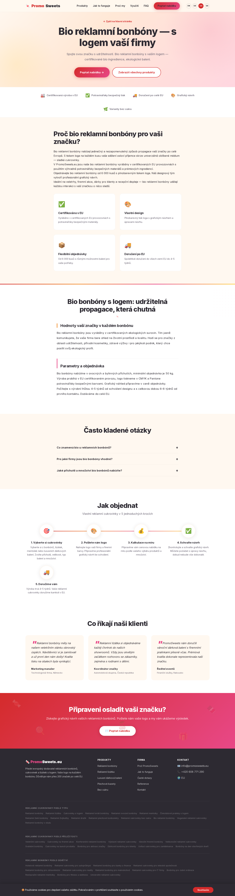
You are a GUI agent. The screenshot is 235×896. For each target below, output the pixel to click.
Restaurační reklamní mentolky (40, 875)
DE (195, 6)
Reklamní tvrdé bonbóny (97, 813)
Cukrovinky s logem (73, 813)
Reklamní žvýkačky (60, 818)
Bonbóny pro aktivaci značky (91, 846)
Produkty (82, 5)
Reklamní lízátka (106, 771)
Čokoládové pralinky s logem (174, 813)
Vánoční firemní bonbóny (151, 842)
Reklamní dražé (78, 818)
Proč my (120, 5)
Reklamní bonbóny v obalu (38, 823)
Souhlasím (203, 890)
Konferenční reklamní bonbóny (91, 842)
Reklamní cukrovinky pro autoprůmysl (73, 865)
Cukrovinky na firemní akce (60, 842)
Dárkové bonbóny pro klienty (122, 846)
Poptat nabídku (167, 5)
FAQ (146, 5)
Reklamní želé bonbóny (36, 818)
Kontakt (141, 789)
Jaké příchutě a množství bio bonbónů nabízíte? (117, 470)
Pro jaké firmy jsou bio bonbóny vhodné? (117, 459)
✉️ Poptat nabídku (117, 730)
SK (207, 6)
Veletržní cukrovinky (35, 842)
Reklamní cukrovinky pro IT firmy (148, 870)
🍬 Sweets (42, 6)
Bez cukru (103, 789)
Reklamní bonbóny (107, 766)
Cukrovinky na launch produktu (60, 846)
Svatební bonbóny (34, 846)
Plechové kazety (107, 783)
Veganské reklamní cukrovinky (192, 818)
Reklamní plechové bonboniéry (104, 818)
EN (189, 6)
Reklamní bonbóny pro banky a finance (112, 865)
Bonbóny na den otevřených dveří (192, 846)
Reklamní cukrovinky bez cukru (136, 818)
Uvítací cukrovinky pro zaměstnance (155, 846)
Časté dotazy (144, 778)
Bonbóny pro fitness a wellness (72, 875)
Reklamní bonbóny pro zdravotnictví (42, 870)
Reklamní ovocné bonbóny (124, 813)
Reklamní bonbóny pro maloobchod (112, 870)
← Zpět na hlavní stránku (117, 21)
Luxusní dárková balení (110, 778)
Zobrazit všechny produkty (136, 72)
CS (201, 6)
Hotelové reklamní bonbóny (38, 865)
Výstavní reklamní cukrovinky (122, 842)
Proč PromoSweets (147, 766)
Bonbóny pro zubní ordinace (180, 870)
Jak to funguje (101, 5)
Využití (134, 5)
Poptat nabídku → (92, 72)
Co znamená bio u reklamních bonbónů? (117, 447)
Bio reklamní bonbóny (164, 818)
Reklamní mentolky (149, 813)
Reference (143, 783)
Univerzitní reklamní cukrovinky (105, 875)
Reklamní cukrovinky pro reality (78, 870)
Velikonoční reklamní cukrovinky (180, 842)
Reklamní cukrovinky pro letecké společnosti (155, 865)
